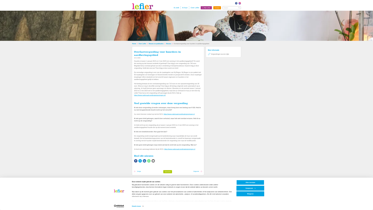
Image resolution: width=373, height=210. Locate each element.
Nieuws (168, 43)
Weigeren (250, 194)
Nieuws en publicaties (156, 43)
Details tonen (136, 206)
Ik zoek (176, 8)
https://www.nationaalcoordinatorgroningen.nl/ (150, 95)
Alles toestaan (250, 182)
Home (134, 43)
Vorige (139, 171)
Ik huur (185, 8)
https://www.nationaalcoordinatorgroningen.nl (179, 114)
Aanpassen (249, 188)
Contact (217, 8)
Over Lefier (195, 8)
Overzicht (168, 171)
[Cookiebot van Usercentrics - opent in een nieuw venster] (119, 206)
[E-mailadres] (153, 162)
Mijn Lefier (207, 8)
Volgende (196, 171)
